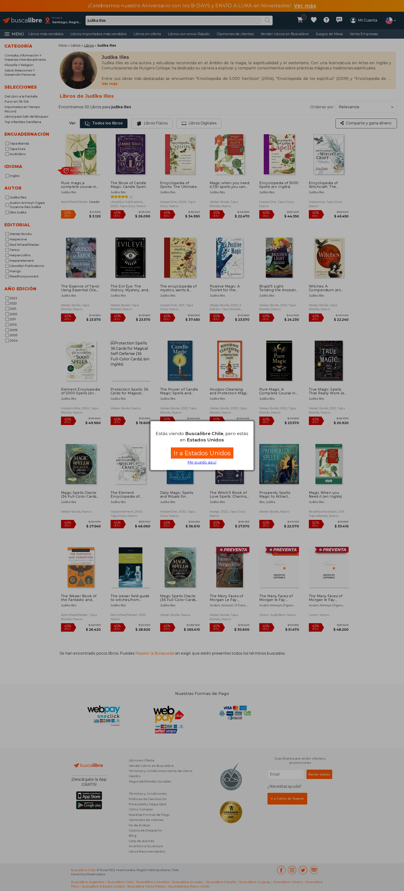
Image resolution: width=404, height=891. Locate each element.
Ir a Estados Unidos (202, 453)
